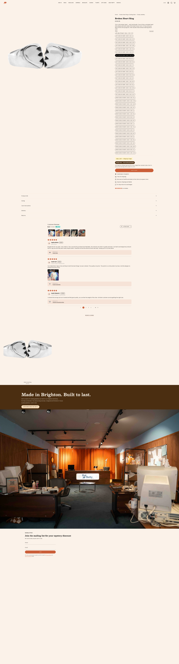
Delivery (23, 210)
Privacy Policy (48, 555)
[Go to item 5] (81, 232)
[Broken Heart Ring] (27, 349)
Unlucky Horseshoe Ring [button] (58, 302)
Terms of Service (28, 556)
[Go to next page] (98, 308)
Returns (23, 215)
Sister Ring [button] (55, 253)
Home (116, 14)
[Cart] (174, 3)
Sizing (23, 201)
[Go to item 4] (74, 232)
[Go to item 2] (59, 232)
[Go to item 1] (51, 232)
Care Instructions (26, 205)
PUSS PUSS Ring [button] (56, 284)
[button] (65, 3)
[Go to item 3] (66, 232)
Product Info (24, 196)
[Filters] (121, 226)
